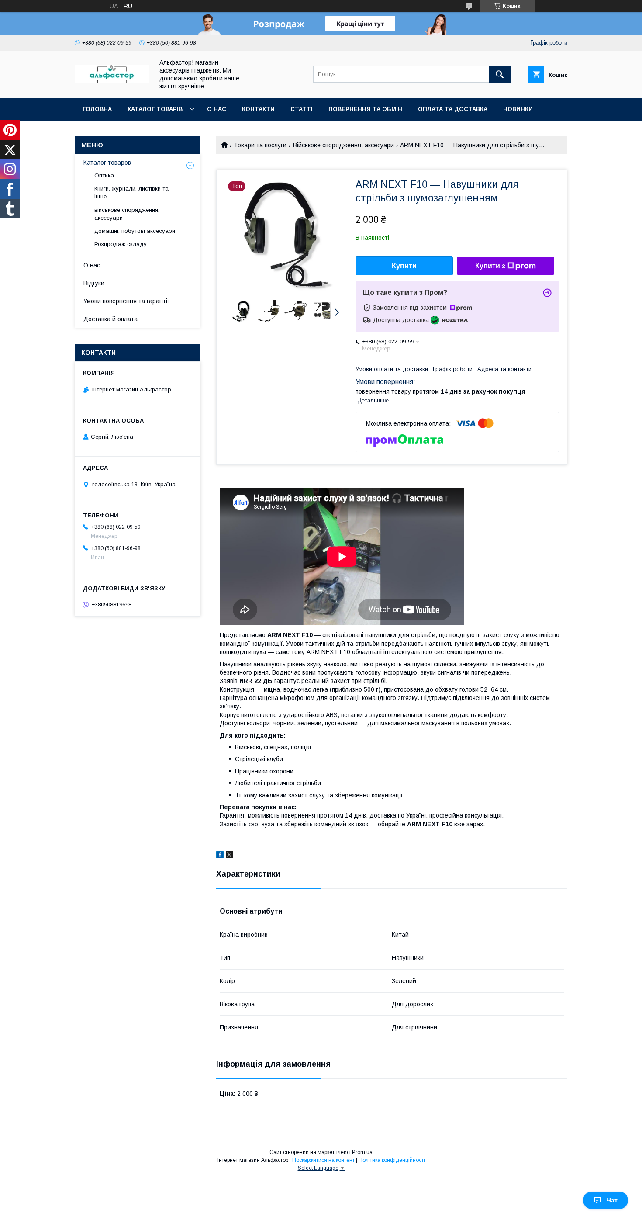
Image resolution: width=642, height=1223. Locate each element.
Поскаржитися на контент (323, 1160)
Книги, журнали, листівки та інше (131, 192)
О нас (216, 109)
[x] (229, 855)
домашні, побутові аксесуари (134, 231)
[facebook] (220, 855)
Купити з (490, 266)
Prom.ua (362, 1152)
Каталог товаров (107, 162)
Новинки (518, 109)
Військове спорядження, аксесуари (343, 145)
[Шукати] (500, 74)
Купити (404, 266)
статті (301, 109)
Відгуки (93, 283)
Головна (97, 109)
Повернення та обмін (365, 109)
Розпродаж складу (120, 244)
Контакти (258, 109)
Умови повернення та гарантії (126, 301)
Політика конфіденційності (392, 1160)
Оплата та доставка (452, 109)
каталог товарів (155, 109)
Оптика (104, 175)
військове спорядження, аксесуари (126, 214)
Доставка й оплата (110, 318)
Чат (612, 1200)
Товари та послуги (260, 145)
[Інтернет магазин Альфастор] (112, 80)
